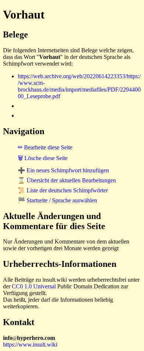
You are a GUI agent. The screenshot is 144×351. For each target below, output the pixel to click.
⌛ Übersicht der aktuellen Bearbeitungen (67, 180)
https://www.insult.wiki (30, 344)
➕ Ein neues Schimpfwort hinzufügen (63, 170)
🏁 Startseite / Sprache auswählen (57, 200)
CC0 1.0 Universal (34, 286)
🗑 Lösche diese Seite (43, 158)
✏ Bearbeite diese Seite (45, 147)
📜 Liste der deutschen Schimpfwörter (63, 190)
